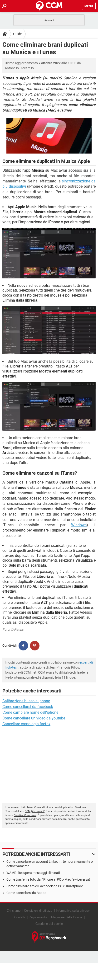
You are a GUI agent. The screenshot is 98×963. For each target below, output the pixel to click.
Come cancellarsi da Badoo (26, 893)
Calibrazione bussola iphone (26, 701)
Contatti (19, 917)
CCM (27, 811)
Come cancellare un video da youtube (33, 718)
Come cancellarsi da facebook (27, 706)
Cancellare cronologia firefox (26, 724)
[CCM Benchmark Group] (49, 937)
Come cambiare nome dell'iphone (30, 712)
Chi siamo (13, 910)
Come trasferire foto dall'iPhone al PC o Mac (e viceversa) (48, 879)
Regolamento (38, 917)
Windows (79, 525)
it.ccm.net (38, 811)
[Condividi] (23, 645)
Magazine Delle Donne (66, 917)
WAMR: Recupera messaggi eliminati (33, 873)
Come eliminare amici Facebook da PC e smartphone (44, 886)
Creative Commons (25, 815)
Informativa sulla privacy (73, 910)
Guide (17, 34)
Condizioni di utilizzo (38, 910)
